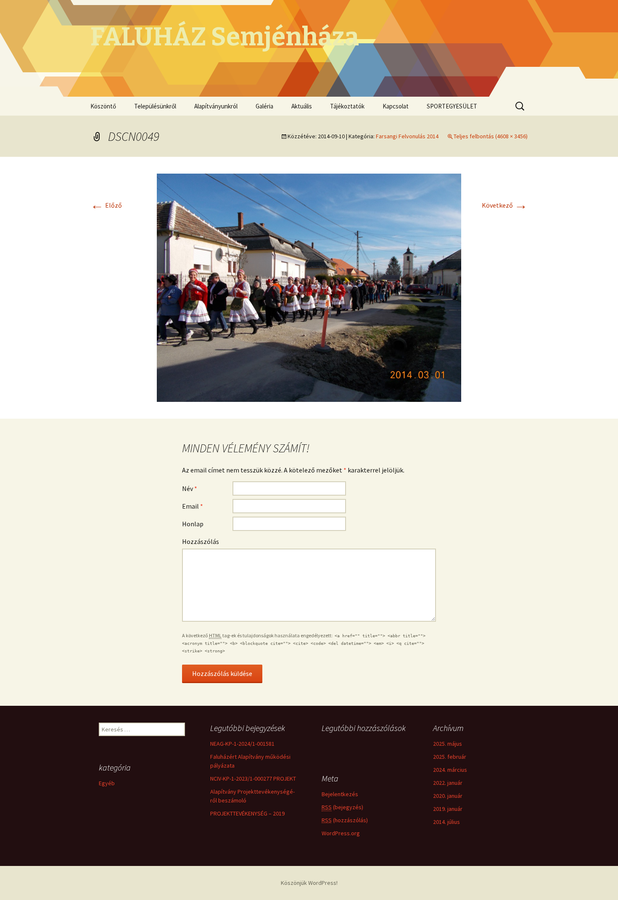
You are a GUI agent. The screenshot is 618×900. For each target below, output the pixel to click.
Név (189, 488)
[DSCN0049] (309, 286)
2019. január (447, 809)
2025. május (447, 743)
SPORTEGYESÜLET (452, 106)
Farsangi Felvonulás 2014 (407, 136)
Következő (505, 205)
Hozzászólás (200, 541)
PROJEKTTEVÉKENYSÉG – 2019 (247, 813)
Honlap (192, 524)
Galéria (264, 106)
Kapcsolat (396, 106)
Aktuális (301, 106)
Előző (106, 205)
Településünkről (155, 106)
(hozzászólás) (345, 820)
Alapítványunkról (216, 106)
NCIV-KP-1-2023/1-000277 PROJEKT (253, 778)
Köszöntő (103, 106)
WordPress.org (341, 833)
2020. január (447, 796)
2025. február (449, 756)
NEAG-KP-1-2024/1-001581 (242, 743)
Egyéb (107, 783)
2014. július (446, 822)
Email (192, 506)
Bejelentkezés (340, 794)
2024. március (450, 769)
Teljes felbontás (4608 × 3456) (491, 136)
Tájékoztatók (347, 106)
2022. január (447, 783)
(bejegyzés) (342, 807)
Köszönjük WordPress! (309, 883)
